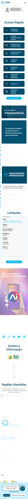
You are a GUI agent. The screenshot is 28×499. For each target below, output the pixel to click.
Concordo (6, 495)
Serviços (3, 453)
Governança (4, 459)
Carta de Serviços (5, 462)
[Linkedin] (24, 336)
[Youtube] (19, 336)
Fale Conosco (4, 472)
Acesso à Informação (6, 447)
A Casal (3, 443)
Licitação (3, 468)
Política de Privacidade (18, 495)
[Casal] (5, 2)
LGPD (3, 450)
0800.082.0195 (6, 432)
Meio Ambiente (5, 456)
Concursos (4, 465)
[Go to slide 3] (13, 194)
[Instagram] (9, 336)
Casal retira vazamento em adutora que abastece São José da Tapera (13, 187)
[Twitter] (14, 336)
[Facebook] (3, 336)
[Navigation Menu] (25, 2)
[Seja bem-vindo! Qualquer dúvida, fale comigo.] (22, 489)
